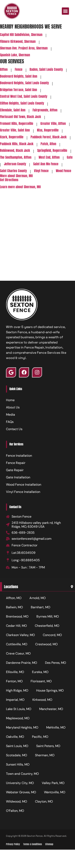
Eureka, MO (40, 672)
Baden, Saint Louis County (46, 70)
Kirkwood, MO (42, 700)
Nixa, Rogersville (48, 130)
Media (10, 414)
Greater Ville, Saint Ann (15, 130)
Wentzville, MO (54, 792)
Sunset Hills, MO (17, 764)
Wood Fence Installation (23, 484)
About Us (13, 407)
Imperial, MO (15, 700)
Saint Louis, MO (17, 746)
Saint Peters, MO (48, 746)
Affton (4, 70)
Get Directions (9, 180)
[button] (65, 11)
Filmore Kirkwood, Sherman (18, 42)
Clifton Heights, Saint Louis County (22, 103)
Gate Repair (15, 470)
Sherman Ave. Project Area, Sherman (24, 48)
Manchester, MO (51, 709)
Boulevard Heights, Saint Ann (18, 76)
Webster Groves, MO (21, 792)
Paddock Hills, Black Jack (16, 144)
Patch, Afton (48, 144)
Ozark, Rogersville (11, 137)
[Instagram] (37, 372)
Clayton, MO (44, 801)
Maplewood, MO (17, 718)
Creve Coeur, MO (18, 653)
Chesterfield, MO (47, 626)
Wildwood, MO (16, 801)
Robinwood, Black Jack (15, 151)
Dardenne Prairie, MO (21, 663)
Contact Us (14, 429)
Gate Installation (18, 477)
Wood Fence (63, 171)
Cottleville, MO (16, 644)
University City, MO (20, 783)
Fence (18, 70)
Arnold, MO (37, 598)
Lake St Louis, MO (18, 709)
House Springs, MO (50, 690)
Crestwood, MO (46, 644)
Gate (70, 157)
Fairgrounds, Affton (45, 110)
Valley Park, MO (53, 783)
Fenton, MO (14, 681)
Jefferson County (15, 164)
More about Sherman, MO (16, 176)
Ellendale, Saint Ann (12, 110)
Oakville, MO (15, 737)
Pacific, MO (40, 737)
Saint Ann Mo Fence (45, 164)
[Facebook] (24, 372)
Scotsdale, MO (16, 755)
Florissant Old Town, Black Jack (20, 117)
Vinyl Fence (41, 171)
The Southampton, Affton (15, 157)
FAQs (10, 422)
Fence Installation (19, 455)
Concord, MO (52, 635)
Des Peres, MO (55, 663)
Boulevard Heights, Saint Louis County (24, 83)
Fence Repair (15, 463)
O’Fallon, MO (15, 811)
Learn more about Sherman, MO (20, 186)
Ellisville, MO (15, 672)
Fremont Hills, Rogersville (16, 124)
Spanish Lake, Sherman (15, 55)
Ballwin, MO (14, 607)
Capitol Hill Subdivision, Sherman (21, 35)
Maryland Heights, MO (22, 727)
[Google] (11, 372)
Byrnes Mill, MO (47, 616)
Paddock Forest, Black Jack (49, 137)
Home (10, 400)
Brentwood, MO (17, 616)
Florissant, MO (41, 681)
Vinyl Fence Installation (23, 492)
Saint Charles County (13, 171)
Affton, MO (13, 598)
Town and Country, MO (22, 774)
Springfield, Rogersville (52, 151)
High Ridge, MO (17, 690)
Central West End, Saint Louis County (23, 97)
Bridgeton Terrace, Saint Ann (18, 90)
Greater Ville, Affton (53, 124)
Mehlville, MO (55, 727)
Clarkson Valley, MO (20, 635)
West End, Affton (49, 157)
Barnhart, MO (40, 607)
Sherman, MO (44, 755)
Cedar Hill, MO (16, 626)
